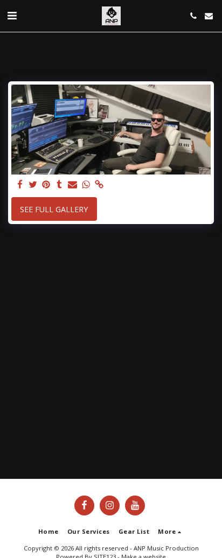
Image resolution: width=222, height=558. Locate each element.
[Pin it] (46, 185)
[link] (99, 185)
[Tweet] (33, 185)
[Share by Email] (73, 185)
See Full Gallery (54, 209)
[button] (12, 15)
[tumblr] (60, 185)
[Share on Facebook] (20, 185)
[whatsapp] (86, 185)
